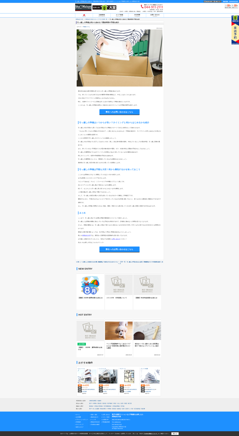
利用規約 (78, 422)
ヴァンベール (81, 368)
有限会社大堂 (86, 235)
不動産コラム (86, 26)
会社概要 (78, 417)
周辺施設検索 (106, 422)
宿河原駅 (84, 391)
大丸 (153, 389)
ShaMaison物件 (95, 424)
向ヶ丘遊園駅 (127, 391)
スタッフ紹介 (106, 417)
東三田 (130, 403)
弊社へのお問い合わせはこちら (119, 112)
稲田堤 (119, 408)
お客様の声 (105, 419)
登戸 (115, 389)
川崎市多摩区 (90, 389)
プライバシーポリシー (82, 419)
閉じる (175, 433)
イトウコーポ (102, 368)
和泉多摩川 (103, 408)
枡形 (114, 403)
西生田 (99, 403)
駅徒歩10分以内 (95, 422)
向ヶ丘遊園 (96, 408)
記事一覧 (123, 262)
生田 (122, 403)
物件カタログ (79, 427)
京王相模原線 (107, 406)
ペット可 (93, 419)
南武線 (91, 406)
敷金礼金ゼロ (94, 417)
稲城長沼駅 (148, 391)
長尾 (94, 389)
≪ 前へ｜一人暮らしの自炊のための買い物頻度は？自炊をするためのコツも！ (97, 262)
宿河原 (104, 403)
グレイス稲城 (144, 368)
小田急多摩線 (116, 406)
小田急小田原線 (98, 406)
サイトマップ (79, 424)
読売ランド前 (129, 408)
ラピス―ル (123, 368)
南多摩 (143, 408)
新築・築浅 (94, 414)
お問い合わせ (116, 239)
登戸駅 (105, 391)
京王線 (122, 406)
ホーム (78, 414)
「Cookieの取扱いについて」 (150, 433)
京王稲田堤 (137, 408)
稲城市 (150, 389)
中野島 (94, 403)
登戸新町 (109, 403)
